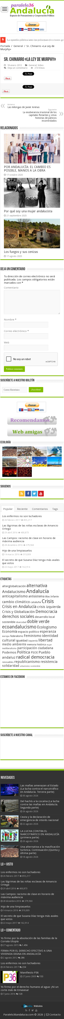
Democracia (46, 611)
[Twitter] (34, 493)
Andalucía (37, 591)
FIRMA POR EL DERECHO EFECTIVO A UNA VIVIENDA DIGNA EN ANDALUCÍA (26, 952)
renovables (8, 662)
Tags (55, 509)
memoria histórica (36, 644)
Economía (9, 632)
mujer (49, 645)
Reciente (22, 509)
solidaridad (10, 665)
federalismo (16, 636)
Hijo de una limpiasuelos (17, 550)
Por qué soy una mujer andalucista (28, 211)
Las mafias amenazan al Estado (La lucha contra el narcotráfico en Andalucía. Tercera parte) (39, 788)
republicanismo (27, 662)
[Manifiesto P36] (9, 977)
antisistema (36, 596)
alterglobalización (14, 586)
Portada (5, 46)
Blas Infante (52, 596)
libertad (45, 640)
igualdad (22, 640)
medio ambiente (14, 644)
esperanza (48, 632)
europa (5, 636)
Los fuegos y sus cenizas (21, 252)
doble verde (38, 621)
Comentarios (40, 509)
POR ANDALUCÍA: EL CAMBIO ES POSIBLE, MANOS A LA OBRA (27, 168)
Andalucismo (13, 591)
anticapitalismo (15, 596)
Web (6, 342)
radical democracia (35, 657)
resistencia (49, 662)
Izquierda (33, 641)
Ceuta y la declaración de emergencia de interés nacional (39, 818)
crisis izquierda (48, 607)
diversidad (21, 622)
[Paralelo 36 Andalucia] (32, 9)
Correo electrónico (16, 331)
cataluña (36, 602)
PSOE (34, 652)
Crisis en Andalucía (19, 606)
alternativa (36, 585)
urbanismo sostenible (30, 666)
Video (41, 65)
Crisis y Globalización (18, 612)
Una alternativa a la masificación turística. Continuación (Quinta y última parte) (40, 850)
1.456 (25, 945)
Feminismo (32, 636)
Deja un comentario (18, 68)
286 (23, 958)
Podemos (9, 652)
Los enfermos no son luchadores (22, 516)
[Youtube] (41, 493)
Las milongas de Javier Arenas (23, 106)
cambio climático (16, 602)
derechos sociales (18, 616)
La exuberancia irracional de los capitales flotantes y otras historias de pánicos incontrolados (40, 115)
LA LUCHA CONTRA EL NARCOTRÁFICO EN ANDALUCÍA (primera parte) (39, 834)
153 (41, 976)
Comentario (11, 287)
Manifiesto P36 (29, 972)
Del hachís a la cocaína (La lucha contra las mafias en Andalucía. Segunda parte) (39, 804)
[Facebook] (28, 493)
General (18, 46)
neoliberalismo (9, 648)
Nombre (10, 319)
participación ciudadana (35, 648)
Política (23, 652)
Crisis (48, 601)
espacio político (28, 631)
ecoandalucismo (19, 627)
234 (24, 967)
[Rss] (22, 493)
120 (20, 994)
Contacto (55, 1014)
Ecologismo (47, 627)
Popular (8, 509)
